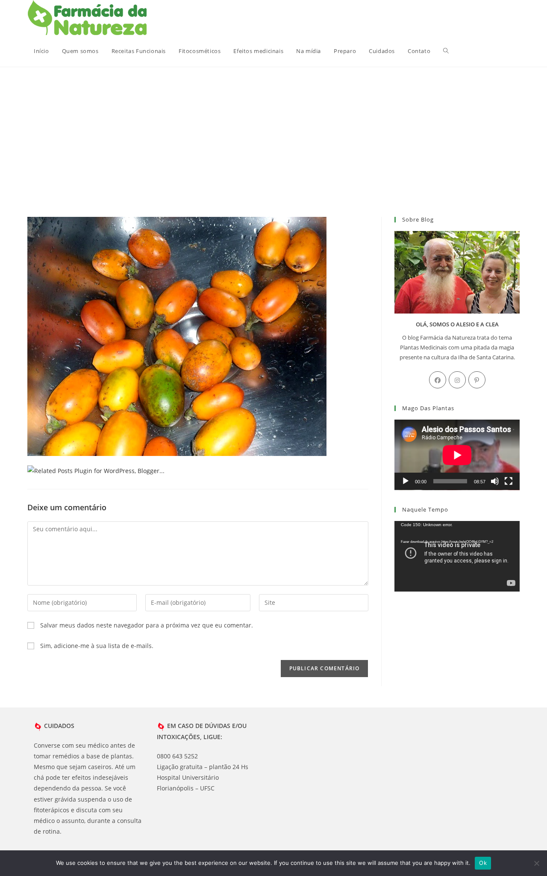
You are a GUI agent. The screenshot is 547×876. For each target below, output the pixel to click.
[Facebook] (437, 379)
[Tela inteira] (508, 481)
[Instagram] (457, 379)
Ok (483, 862)
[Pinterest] (476, 379)
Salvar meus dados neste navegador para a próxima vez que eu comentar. (146, 625)
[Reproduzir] (405, 481)
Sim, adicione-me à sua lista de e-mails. (95, 646)
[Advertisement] (273, 131)
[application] (457, 455)
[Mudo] (495, 481)
